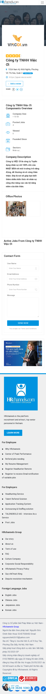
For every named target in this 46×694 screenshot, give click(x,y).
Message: (11, 295)
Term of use (10, 549)
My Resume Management (16, 464)
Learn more (13, 433)
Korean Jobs (10, 610)
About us (9, 544)
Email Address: (13, 274)
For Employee (9, 442)
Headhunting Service (14, 494)
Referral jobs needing (14, 459)
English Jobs (10, 595)
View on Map (28, 73)
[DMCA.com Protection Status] (10, 678)
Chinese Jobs (11, 600)
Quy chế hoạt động (13, 574)
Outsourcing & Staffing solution (19, 509)
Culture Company (13, 559)
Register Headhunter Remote (18, 469)
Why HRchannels (12, 449)
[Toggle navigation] (42, 2)
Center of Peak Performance (18, 454)
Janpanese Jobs (12, 605)
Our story (9, 539)
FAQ (7, 554)
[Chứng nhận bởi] (27, 678)
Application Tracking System (18, 504)
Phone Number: (13, 285)
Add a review (15, 84)
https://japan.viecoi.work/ (20, 77)
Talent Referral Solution (16, 499)
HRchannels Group (12, 532)
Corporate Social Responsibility (19, 564)
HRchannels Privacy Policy (17, 569)
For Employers (9, 487)
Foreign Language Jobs (14, 588)
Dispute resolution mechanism (18, 579)
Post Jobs (10, 522)
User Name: (12, 263)
